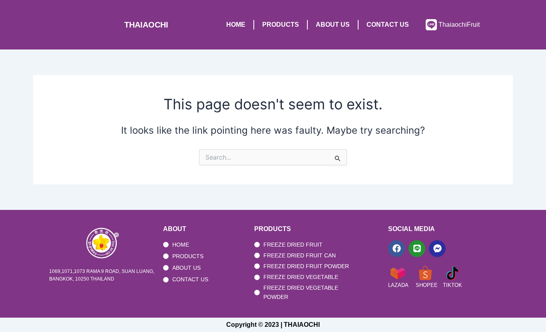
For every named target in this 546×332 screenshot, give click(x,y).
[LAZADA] (398, 273)
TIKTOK (452, 285)
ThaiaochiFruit (459, 24)
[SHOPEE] (425, 273)
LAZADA (398, 285)
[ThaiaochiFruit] (431, 24)
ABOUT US (333, 24)
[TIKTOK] (452, 273)
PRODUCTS (280, 24)
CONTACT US (388, 24)
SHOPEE (427, 285)
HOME (235, 24)
